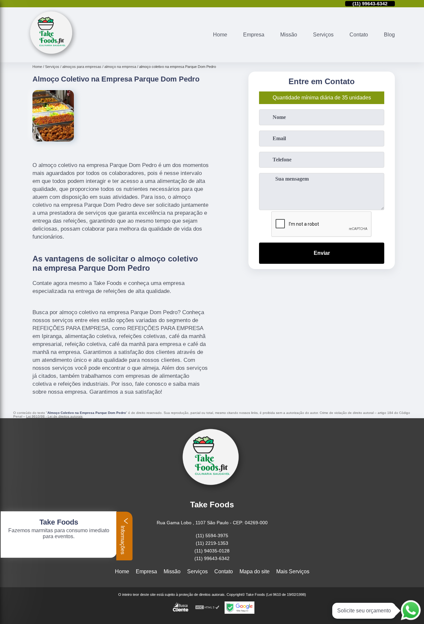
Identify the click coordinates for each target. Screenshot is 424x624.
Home (220, 34)
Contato (358, 34)
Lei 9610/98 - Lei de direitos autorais (54, 416)
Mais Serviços (292, 571)
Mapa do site (254, 571)
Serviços (323, 34)
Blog (389, 34)
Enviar (322, 253)
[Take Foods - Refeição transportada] (52, 58)
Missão (288, 34)
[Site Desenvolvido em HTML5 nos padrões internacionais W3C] (207, 607)
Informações (123, 539)
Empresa (253, 34)
